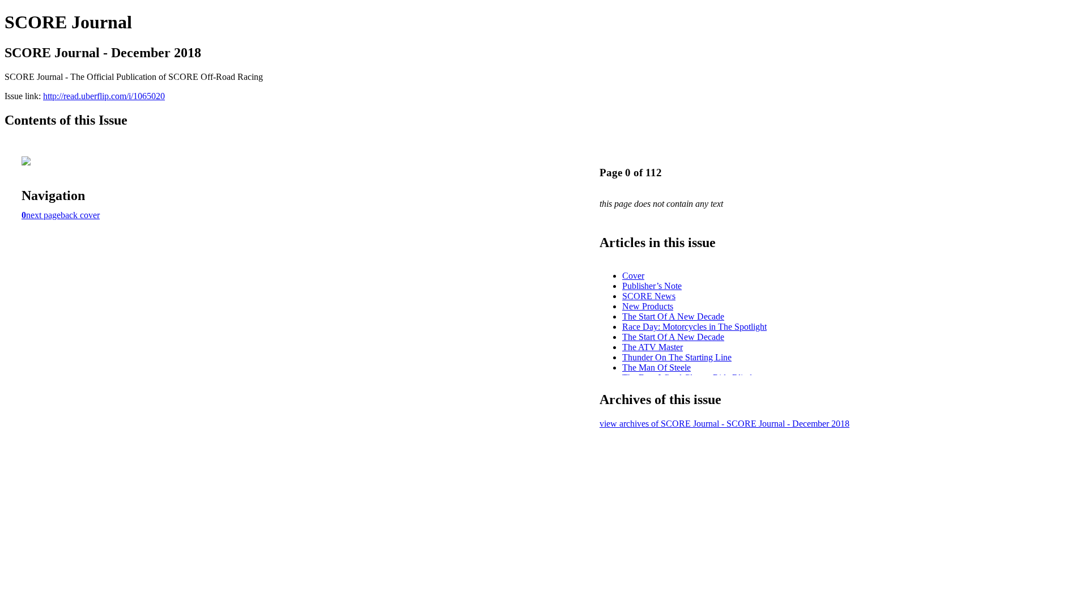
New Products (647, 306)
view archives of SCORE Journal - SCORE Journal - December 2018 (724, 423)
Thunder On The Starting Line (677, 357)
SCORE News (648, 296)
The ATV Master (652, 347)
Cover (633, 275)
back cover (80, 215)
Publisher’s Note (652, 286)
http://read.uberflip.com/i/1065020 (104, 96)
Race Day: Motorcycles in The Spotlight (694, 327)
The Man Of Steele (656, 367)
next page (43, 215)
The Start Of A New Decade (673, 316)
